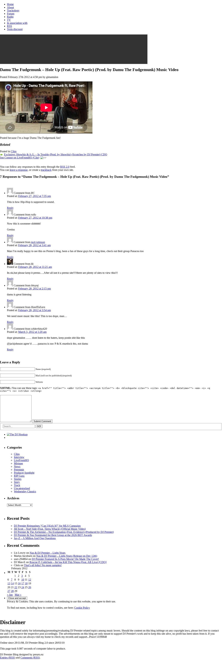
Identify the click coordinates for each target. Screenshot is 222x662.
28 (12, 591)
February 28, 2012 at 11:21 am (35, 266)
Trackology (13, 10)
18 (26, 583)
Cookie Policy (82, 607)
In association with (17, 22)
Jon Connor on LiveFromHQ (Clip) (19, 157)
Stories (17, 478)
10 (22, 579)
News (17, 466)
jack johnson (38, 242)
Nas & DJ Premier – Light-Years (47, 552)
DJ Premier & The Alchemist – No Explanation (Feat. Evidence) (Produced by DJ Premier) (64, 532)
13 (8, 583)
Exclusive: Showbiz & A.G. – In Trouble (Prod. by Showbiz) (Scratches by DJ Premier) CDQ (55, 154)
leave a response (19, 169)
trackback (46, 169)
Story (17, 482)
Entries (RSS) (7, 657)
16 (19, 583)
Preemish (19, 469)
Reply (10, 207)
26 (29, 587)
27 (8, 591)
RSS (9, 26)
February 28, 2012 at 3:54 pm (34, 310)
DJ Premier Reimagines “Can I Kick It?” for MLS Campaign (47, 525)
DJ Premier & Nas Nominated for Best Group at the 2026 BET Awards (53, 535)
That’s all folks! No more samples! (43, 565)
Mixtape (18, 463)
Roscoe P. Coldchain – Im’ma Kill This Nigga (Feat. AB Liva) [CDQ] (67, 562)
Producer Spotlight (24, 472)
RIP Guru (19, 475)
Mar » (18, 594)
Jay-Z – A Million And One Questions (35, 538)
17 (22, 583)
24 (22, 587)
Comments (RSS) (30, 657)
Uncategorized (22, 488)
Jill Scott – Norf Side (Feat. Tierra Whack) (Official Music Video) (50, 528)
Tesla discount (15, 29)
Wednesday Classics (25, 491)
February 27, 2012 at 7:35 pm (34, 196)
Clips (13, 151)
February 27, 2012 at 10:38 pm (35, 217)
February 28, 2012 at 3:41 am (34, 245)
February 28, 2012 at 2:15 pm (34, 288)
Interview (19, 457)
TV (9, 19)
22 (15, 587)
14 (12, 583)
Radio (10, 16)
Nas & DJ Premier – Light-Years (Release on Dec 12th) (66, 555)
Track (17, 485)
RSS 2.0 (64, 166)
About (10, 7)
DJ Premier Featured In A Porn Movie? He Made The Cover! (65, 559)
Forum (10, 13)
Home (10, 4)
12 (29, 579)
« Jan (10, 594)
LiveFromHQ (21, 460)
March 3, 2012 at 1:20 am (32, 331)
